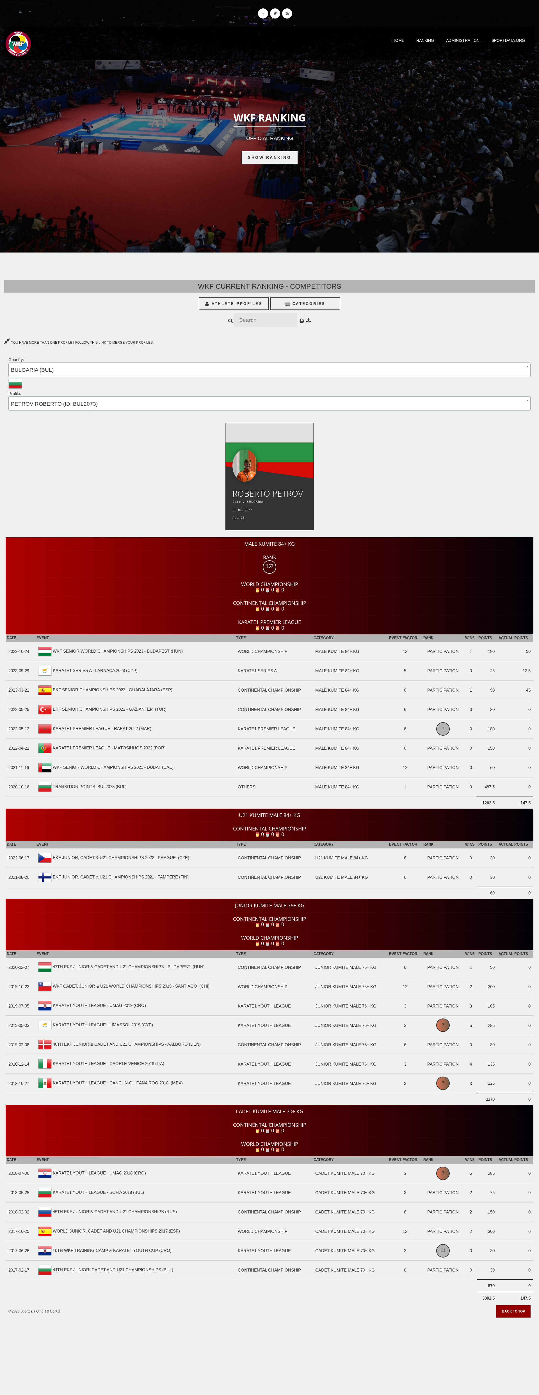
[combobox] (269, 369)
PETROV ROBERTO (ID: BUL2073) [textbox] (54, 404)
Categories (308, 304)
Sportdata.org (508, 40)
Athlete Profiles (236, 304)
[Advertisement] (269, 1354)
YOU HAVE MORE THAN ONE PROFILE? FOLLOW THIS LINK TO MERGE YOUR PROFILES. (82, 343)
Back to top (513, 1311)
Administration (462, 40)
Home (398, 40)
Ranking (425, 40)
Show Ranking (269, 157)
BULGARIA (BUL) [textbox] (32, 370)
